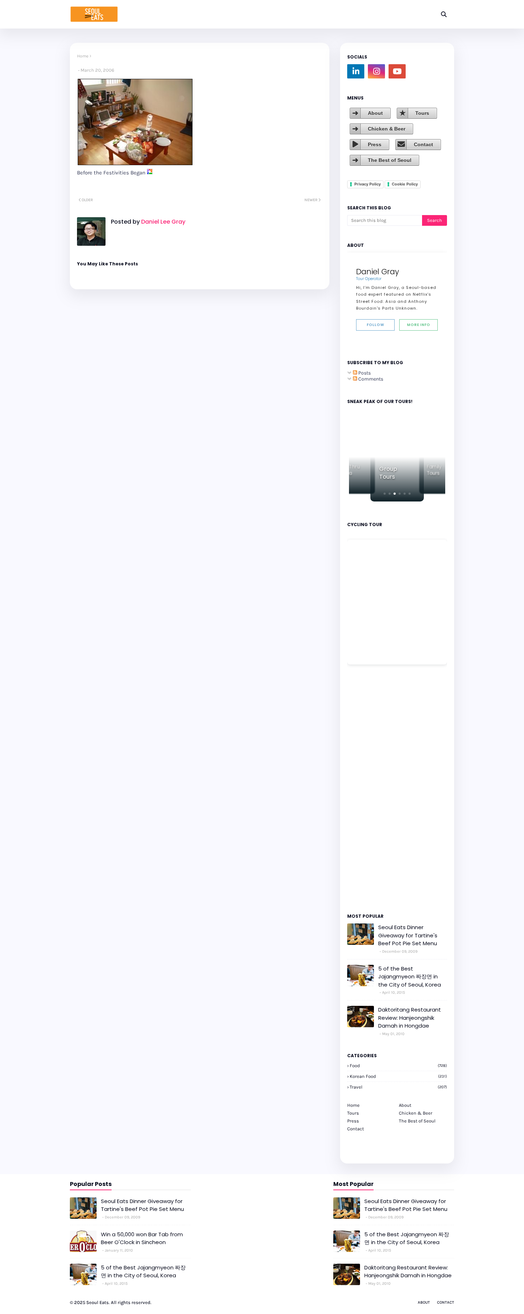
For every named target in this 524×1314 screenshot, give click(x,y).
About (375, 113)
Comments (370, 379)
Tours (422, 113)
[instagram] (376, 71)
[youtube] (397, 71)
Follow (375, 324)
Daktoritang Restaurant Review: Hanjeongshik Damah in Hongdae (409, 1017)
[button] (385, 494)
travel (398, 1087)
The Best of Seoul (389, 160)
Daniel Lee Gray (162, 222)
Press (374, 144)
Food (398, 1065)
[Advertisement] (368, 788)
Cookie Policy (405, 184)
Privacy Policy (367, 184)
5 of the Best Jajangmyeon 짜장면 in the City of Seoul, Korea (409, 976)
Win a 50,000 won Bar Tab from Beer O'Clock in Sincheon (142, 1238)
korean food (398, 1076)
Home (82, 56)
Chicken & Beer (386, 129)
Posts (364, 373)
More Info (418, 324)
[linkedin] (355, 71)
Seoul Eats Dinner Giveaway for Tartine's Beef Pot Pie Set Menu (407, 935)
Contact (423, 144)
